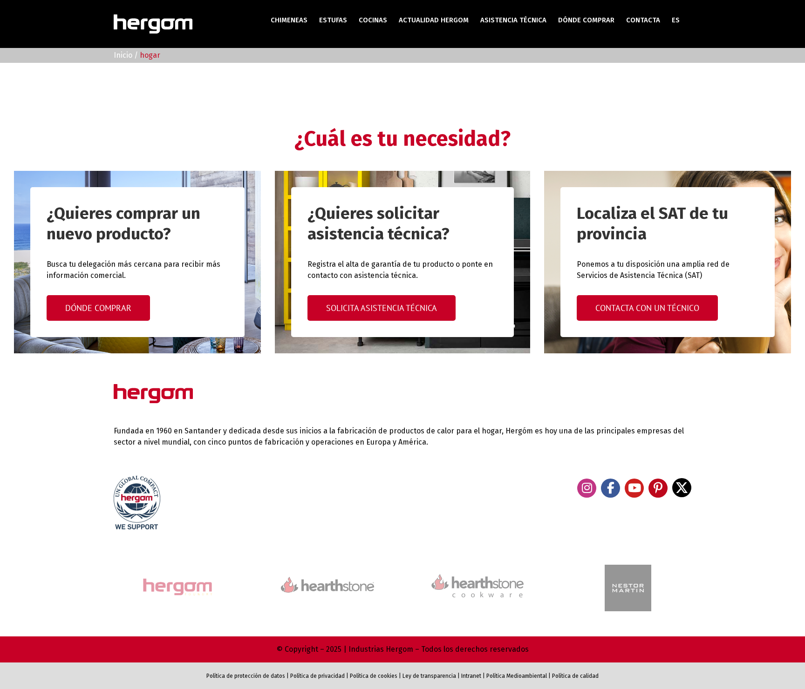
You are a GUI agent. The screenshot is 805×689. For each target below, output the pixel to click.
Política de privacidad (317, 676)
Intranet (471, 676)
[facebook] (610, 488)
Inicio (123, 55)
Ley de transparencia (428, 676)
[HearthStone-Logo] (327, 581)
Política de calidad (575, 676)
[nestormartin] (628, 569)
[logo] (477, 573)
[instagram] (586, 488)
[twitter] (681, 487)
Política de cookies (373, 676)
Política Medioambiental (516, 676)
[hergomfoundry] (177, 579)
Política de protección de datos (245, 676)
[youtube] (634, 488)
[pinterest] (658, 488)
